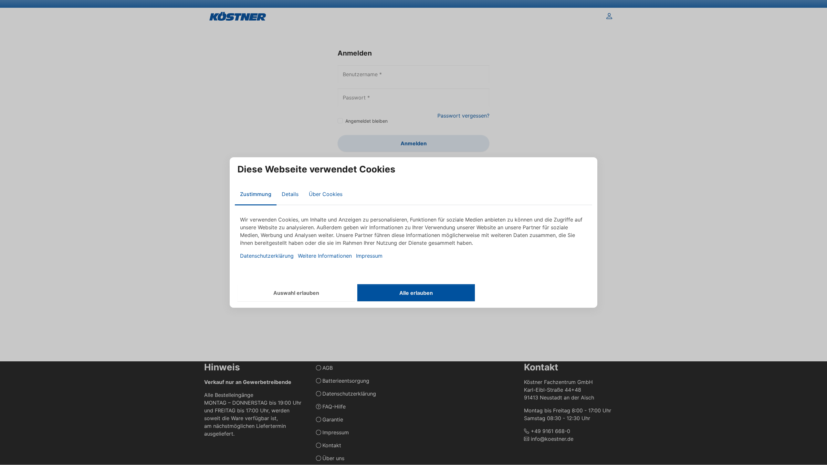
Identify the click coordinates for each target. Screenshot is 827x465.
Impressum (369, 256)
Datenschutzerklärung (267, 256)
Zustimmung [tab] (255, 194)
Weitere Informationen (325, 256)
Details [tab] (290, 194)
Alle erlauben (416, 293)
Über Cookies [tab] (325, 194)
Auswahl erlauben (296, 293)
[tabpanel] (413, 237)
